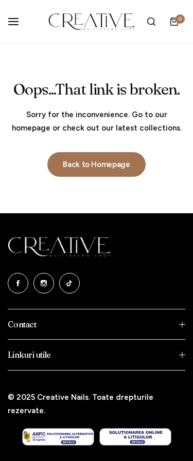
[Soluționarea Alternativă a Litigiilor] (58, 437)
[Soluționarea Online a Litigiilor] (135, 437)
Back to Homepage (96, 164)
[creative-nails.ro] (91, 21)
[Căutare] (151, 21)
